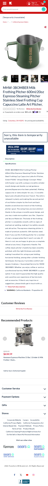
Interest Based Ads (9, 426)
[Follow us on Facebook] (14, 475)
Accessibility (34, 420)
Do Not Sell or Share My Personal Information (23, 434)
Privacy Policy (38, 426)
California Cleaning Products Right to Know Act (23, 432)
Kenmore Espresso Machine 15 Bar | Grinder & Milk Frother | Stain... (23, 358)
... (9, 22)
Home (5, 22)
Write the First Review (33, 109)
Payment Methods (24, 426)
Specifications (10, 164)
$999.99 (6, 351)
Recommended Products (16, 320)
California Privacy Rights (12, 423)
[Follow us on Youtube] (27, 475)
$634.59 (7, 354)
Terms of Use (16, 429)
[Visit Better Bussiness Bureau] (24, 481)
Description (9, 159)
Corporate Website (14, 420)
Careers (26, 420)
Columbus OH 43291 (16, 121)
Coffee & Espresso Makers (20, 22)
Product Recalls (29, 429)
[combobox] (24, 9)
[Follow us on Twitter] (21, 475)
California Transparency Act (33, 423)
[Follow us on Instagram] (33, 475)
